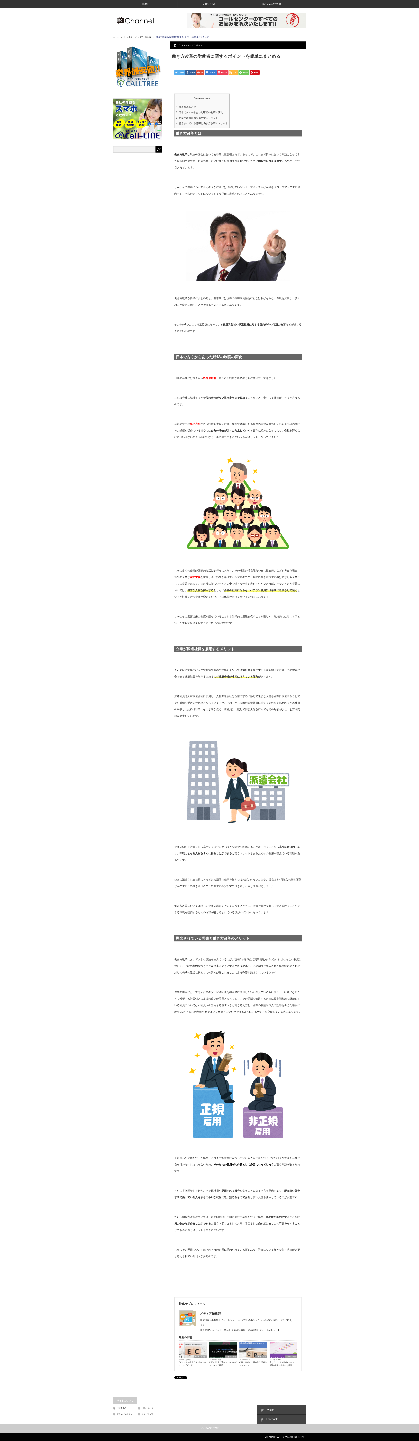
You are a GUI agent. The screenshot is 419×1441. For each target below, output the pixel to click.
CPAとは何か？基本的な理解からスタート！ (253, 1363)
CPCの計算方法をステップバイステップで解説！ (223, 1363)
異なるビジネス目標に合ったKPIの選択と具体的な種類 (282, 1363)
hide (207, 98)
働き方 (148, 37)
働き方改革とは (186, 107)
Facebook (272, 1419)
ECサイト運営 (200, 1357)
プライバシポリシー (125, 1414)
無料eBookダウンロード (273, 4)
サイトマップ (147, 1414)
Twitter (270, 1409)
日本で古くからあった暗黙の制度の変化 (199, 112)
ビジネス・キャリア (133, 37)
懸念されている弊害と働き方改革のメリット (202, 123)
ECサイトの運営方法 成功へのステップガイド (192, 1363)
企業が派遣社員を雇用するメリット (197, 117)
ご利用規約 (121, 1408)
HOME (145, 4)
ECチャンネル (282, 1437)
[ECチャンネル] (135, 20)
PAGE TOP (212, 1428)
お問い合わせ (209, 4)
